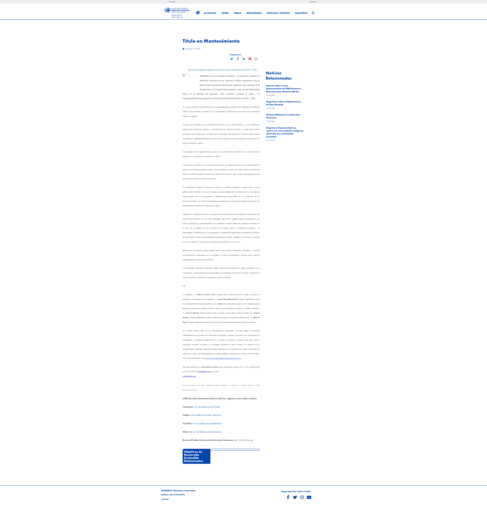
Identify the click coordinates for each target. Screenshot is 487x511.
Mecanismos (254, 13)
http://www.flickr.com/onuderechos (205, 431)
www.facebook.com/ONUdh (207, 406)
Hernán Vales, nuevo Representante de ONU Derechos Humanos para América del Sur (283, 88)
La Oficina (210, 13)
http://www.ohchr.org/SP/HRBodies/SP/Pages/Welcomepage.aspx (223, 358)
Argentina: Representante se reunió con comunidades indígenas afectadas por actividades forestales (284, 132)
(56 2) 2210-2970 (177, 494)
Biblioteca (301, 13)
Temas (237, 13)
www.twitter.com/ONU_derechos (206, 415)
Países (225, 13)
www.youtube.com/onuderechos (207, 423)
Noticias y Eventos (278, 13)
